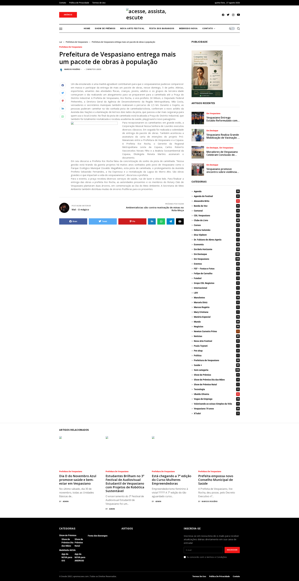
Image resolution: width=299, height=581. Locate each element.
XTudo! (216, 413)
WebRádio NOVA (67, 550)
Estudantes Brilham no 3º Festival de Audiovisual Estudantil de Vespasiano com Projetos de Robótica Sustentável (125, 483)
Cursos (216, 225)
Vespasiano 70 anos (216, 408)
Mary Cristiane (216, 312)
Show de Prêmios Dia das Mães (216, 379)
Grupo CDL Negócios (216, 283)
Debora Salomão (216, 230)
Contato (236, 576)
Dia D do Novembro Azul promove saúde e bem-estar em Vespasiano (77, 480)
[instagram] (233, 15)
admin (66, 501)
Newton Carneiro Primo (216, 331)
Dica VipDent (216, 235)
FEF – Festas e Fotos (216, 268)
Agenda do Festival (216, 196)
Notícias (216, 336)
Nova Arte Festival (216, 341)
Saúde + (216, 365)
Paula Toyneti (216, 346)
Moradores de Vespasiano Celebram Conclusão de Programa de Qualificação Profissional (222, 156)
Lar (60, 42)
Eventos (216, 264)
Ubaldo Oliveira (216, 394)
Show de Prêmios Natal (216, 384)
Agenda (216, 191)
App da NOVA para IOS (67, 557)
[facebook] (223, 15)
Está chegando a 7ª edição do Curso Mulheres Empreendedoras (171, 480)
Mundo (216, 321)
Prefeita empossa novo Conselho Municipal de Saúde (215, 480)
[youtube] (238, 15)
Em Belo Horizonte (216, 249)
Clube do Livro (216, 220)
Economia (216, 244)
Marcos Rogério (72, 69)
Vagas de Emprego (216, 399)
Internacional (216, 288)
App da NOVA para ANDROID (80, 557)
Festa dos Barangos (97, 535)
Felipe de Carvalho (216, 273)
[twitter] (228, 15)
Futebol (216, 278)
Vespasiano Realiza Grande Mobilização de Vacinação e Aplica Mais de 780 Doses (222, 137)
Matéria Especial (216, 317)
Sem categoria (216, 370)
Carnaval (216, 210)
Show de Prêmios (216, 375)
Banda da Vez (216, 206)
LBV (216, 293)
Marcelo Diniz (216, 302)
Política (216, 355)
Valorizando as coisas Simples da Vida (216, 404)
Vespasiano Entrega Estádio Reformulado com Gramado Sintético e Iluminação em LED (221, 122)
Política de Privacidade (219, 576)
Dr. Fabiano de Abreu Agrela (216, 239)
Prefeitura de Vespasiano (77, 42)
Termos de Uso (199, 576)
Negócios (216, 326)
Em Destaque (212, 131)
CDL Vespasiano (216, 215)
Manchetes (216, 297)
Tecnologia (216, 389)
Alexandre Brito (216, 201)
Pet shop (216, 350)
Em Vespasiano (213, 113)
